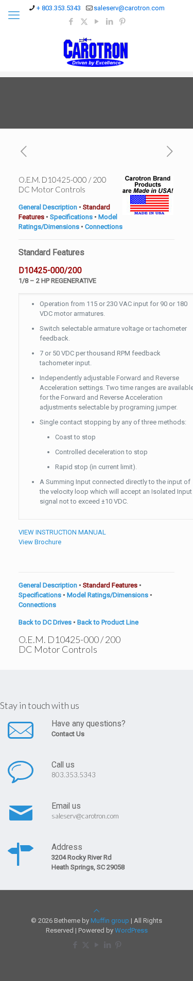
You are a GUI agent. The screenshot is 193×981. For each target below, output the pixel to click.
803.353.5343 (73, 775)
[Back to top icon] (96, 911)
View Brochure (40, 542)
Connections (103, 226)
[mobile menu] (14, 15)
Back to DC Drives (45, 622)
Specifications (71, 217)
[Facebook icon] (71, 21)
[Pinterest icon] (123, 21)
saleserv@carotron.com (129, 8)
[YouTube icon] (97, 21)
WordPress (131, 930)
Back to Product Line (107, 622)
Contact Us (67, 734)
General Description (48, 207)
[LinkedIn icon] (110, 21)
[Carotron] (96, 50)
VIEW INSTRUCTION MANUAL (62, 532)
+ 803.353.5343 (59, 8)
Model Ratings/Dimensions (107, 595)
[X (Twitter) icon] (84, 21)
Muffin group (110, 920)
